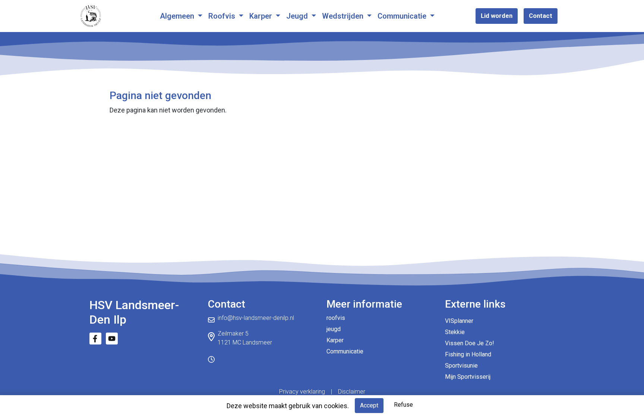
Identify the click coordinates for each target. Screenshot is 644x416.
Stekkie (455, 332)
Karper (261, 16)
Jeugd (298, 16)
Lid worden (496, 15)
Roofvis (222, 16)
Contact (540, 15)
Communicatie (403, 16)
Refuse (403, 404)
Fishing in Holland (468, 354)
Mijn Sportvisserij (467, 376)
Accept (369, 405)
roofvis (335, 317)
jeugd (333, 329)
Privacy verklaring (302, 391)
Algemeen (178, 16)
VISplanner (459, 320)
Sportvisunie (461, 365)
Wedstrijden (343, 16)
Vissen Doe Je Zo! (469, 343)
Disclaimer (351, 391)
